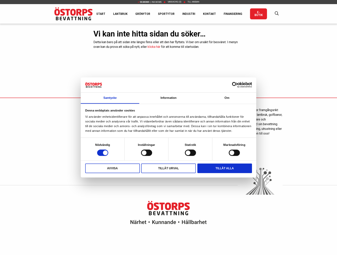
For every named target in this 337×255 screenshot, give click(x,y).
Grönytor (142, 13)
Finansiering (233, 13)
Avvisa (112, 168)
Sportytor (166, 13)
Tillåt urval (168, 168)
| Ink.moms (150, 2)
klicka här (154, 47)
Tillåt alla (225, 168)
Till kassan (193, 2)
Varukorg (174, 2)
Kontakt (209, 13)
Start (100, 13)
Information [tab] (168, 97)
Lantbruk (120, 13)
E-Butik (259, 14)
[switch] (146, 153)
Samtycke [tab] (110, 97)
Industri (188, 13)
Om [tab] (226, 97)
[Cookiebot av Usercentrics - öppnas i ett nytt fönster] (235, 85)
